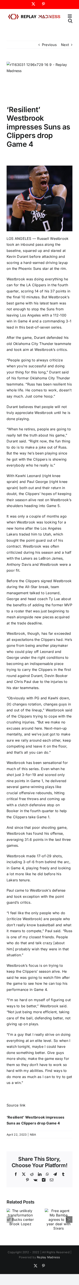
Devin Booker (56, 675)
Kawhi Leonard (28, 476)
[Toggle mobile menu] (70, 16)
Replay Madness (48, 1257)
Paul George (37, 481)
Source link (16, 1105)
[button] (10, 1219)
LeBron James (51, 558)
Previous (49, 44)
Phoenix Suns (29, 268)
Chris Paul (22, 681)
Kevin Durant (17, 256)
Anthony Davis (19, 564)
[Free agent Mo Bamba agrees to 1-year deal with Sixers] (58, 1211)
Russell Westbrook (52, 238)
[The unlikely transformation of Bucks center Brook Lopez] (20, 1211)
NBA (33, 1134)
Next (65, 44)
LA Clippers (36, 285)
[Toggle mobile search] (70, 20)
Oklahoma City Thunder (33, 343)
